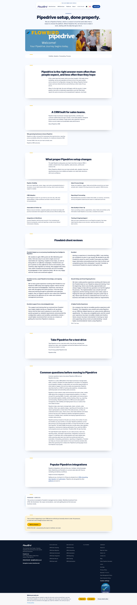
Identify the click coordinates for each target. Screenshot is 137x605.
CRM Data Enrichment (55, 553)
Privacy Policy (103, 569)
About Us (102, 547)
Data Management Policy (106, 575)
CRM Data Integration (55, 555)
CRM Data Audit (53, 561)
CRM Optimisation (70, 561)
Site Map (102, 567)
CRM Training (69, 558)
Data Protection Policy (105, 578)
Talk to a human (34, 524)
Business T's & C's (104, 572)
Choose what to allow (103, 599)
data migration (52, 479)
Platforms (68, 6)
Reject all (82, 599)
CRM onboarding (83, 477)
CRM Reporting (70, 555)
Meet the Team (103, 550)
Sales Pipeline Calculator (106, 561)
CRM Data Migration (54, 550)
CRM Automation (70, 553)
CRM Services (60, 6)
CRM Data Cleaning (54, 547)
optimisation (62, 479)
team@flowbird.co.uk (36, 560)
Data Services (52, 6)
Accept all (91, 599)
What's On (102, 553)
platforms (51, 481)
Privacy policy (30, 602)
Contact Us (102, 555)
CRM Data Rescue (54, 558)
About (73, 6)
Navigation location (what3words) (31, 563)
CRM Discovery (70, 547)
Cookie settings (104, 580)
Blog (101, 558)
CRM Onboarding (70, 550)
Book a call (96, 6)
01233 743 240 (80, 6)
